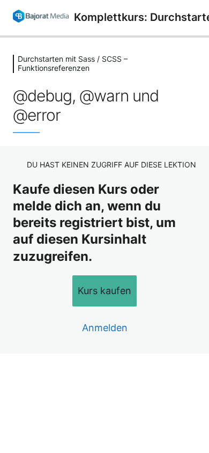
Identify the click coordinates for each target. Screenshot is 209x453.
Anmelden (105, 327)
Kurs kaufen (104, 290)
